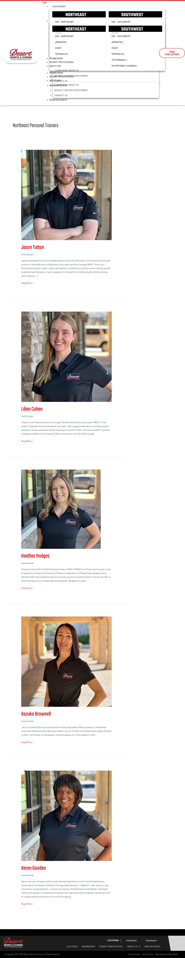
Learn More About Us (66, 84)
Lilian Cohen (31, 409)
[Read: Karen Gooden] (66, 815)
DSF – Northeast (64, 21)
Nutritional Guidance (124, 65)
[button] (100, 2)
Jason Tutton (32, 247)
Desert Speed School (61, 76)
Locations (58, 6)
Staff (58, 48)
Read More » (27, 282)
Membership (56, 72)
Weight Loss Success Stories (71, 90)
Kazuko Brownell (36, 714)
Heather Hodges (35, 556)
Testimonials (119, 59)
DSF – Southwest (121, 21)
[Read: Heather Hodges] (61, 508)
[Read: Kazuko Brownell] (66, 661)
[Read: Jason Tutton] (66, 194)
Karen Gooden (33, 868)
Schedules (61, 53)
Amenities (60, 42)
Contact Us (60, 95)
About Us (54, 80)
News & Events (58, 99)
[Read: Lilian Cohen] (66, 356)
